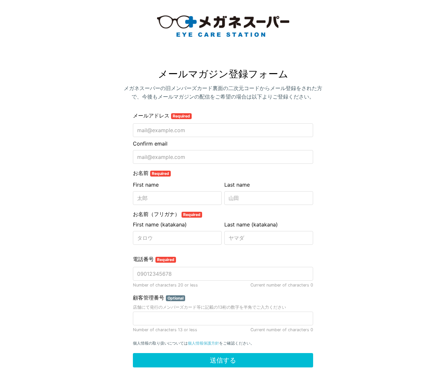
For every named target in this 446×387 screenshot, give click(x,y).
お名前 (151, 173)
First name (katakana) (160, 224)
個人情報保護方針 (203, 343)
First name (146, 184)
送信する (223, 360)
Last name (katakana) (251, 224)
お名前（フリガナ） (166, 214)
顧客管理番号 (158, 297)
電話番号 (153, 259)
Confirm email (150, 143)
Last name (237, 184)
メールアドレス (161, 115)
